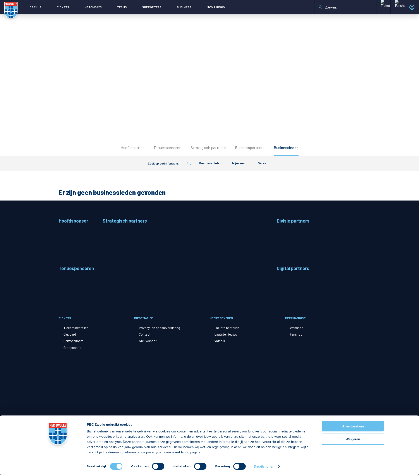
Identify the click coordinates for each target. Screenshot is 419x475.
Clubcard (70, 334)
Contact (145, 334)
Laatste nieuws (225, 334)
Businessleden (286, 147)
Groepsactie (72, 347)
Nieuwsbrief (148, 341)
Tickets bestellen (76, 328)
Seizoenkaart (73, 341)
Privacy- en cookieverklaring (159, 328)
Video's (219, 341)
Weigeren (353, 439)
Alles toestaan (353, 426)
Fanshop (296, 334)
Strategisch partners (208, 147)
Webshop (297, 328)
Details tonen (264, 466)
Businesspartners (249, 147)
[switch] (158, 466)
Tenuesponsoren (167, 147)
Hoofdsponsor (132, 147)
